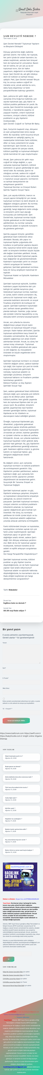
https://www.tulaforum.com (12, 733)
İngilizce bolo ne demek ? (14, 603)
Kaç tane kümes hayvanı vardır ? (15, 840)
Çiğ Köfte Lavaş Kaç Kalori (11, 978)
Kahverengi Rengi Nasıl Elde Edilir (13, 985)
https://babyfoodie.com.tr (11, 736)
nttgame (38, 736)
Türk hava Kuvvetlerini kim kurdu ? (16, 787)
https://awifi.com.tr (32, 733)
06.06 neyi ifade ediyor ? (14, 610)
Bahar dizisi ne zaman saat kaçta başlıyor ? (19, 850)
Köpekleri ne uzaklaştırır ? (13, 819)
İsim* (4, 668)
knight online (28, 736)
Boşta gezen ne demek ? (13, 766)
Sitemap (3, 739)
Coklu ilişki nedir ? (11, 798)
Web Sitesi (6, 688)
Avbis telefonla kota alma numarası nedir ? (19, 777)
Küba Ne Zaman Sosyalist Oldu (13, 972)
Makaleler (13, 590)
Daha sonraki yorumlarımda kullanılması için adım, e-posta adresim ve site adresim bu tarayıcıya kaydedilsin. (21, 702)
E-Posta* (5, 678)
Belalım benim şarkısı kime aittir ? (16, 829)
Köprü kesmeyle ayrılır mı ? (14, 756)
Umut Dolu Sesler (29, 9)
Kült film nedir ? (10, 808)
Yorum (5, 643)
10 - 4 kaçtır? (7, 709)
